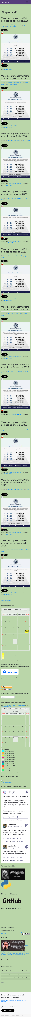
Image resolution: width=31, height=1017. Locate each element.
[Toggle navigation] (27, 2)
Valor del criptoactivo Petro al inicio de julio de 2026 (15, 77)
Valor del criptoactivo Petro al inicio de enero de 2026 (15, 423)
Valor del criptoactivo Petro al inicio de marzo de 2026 (15, 308)
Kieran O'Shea (22, 660)
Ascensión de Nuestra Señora (27, 631)
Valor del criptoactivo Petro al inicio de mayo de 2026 (15, 192)
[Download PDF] (2, 32)
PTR (12, 69)
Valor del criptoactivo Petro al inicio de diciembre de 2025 (15, 482)
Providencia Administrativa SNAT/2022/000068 (15, 705)
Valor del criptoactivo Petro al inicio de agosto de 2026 (15, 19)
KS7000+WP (6, 2)
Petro (9, 69)
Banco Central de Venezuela (15, 68)
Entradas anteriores (6, 600)
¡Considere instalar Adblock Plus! (8, 681)
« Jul (2, 985)
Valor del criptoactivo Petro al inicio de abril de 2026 (15, 250)
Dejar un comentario (12, 26)
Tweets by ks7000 (5, 963)
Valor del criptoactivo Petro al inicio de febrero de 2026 (15, 365)
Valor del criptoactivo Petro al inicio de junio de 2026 (15, 135)
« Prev (4, 612)
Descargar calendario (6, 706)
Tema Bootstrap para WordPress (16, 1015)
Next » (26, 612)
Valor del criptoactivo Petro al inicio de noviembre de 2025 (15, 543)
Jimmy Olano (26, 140)
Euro (7, 69)
